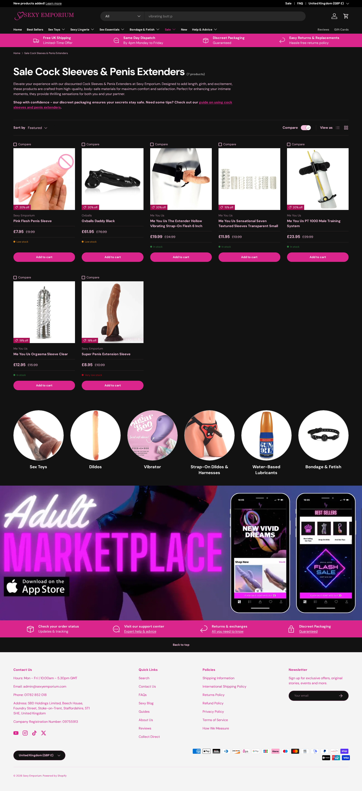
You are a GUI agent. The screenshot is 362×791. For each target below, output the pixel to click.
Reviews (323, 29)
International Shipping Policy (224, 686)
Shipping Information (218, 678)
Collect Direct (149, 736)
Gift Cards (341, 29)
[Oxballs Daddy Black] (112, 179)
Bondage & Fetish (142, 29)
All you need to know (227, 631)
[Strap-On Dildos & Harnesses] (209, 435)
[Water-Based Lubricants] (266, 435)
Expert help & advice (140, 631)
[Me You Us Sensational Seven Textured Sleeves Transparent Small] (249, 179)
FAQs (143, 695)
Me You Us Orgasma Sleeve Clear (40, 354)
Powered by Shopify (55, 775)
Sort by (19, 127)
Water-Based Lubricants (266, 469)
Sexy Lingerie (79, 29)
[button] (346, 16)
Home (17, 29)
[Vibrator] (152, 435)
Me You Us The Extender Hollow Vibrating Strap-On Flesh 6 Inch (176, 223)
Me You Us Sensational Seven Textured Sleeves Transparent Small (248, 223)
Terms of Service (215, 720)
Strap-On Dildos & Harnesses (209, 469)
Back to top (181, 645)
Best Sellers (35, 29)
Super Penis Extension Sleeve (106, 354)
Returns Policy (214, 695)
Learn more (54, 3)
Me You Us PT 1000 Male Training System (314, 223)
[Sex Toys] (38, 435)
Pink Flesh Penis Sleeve (32, 221)
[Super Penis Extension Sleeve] (112, 312)
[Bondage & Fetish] (323, 435)
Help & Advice (202, 29)
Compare (290, 127)
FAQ (300, 3)
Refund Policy (213, 703)
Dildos (95, 466)
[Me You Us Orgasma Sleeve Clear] (44, 312)
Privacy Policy (213, 711)
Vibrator (152, 466)
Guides (144, 711)
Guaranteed (308, 631)
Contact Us (147, 686)
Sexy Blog (146, 703)
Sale (288, 3)
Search (144, 678)
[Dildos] (95, 435)
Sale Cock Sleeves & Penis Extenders (46, 53)
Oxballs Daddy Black (98, 221)
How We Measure (216, 728)
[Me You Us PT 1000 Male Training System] (318, 179)
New (184, 29)
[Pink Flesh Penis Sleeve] (44, 179)
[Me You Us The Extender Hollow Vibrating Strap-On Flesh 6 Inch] (181, 179)
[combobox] (203, 16)
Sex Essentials (109, 29)
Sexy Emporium (32, 775)
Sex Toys (54, 29)
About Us (146, 720)
